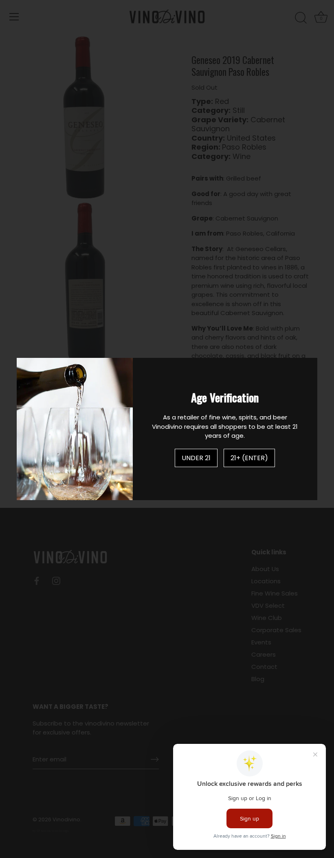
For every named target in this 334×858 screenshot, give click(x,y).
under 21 (196, 458)
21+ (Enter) (249, 458)
